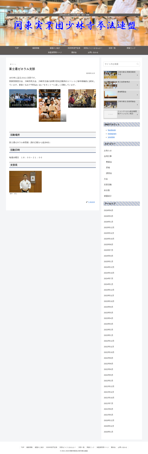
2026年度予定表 (51, 447)
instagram (112, 134)
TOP (22, 447)
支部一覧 (81, 447)
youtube (111, 137)
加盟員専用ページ (103, 447)
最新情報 (29, 447)
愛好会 (113, 447)
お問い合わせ (122, 447)
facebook (112, 130)
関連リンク (90, 447)
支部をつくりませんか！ (67, 447)
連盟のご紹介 (39, 447)
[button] (138, 64)
